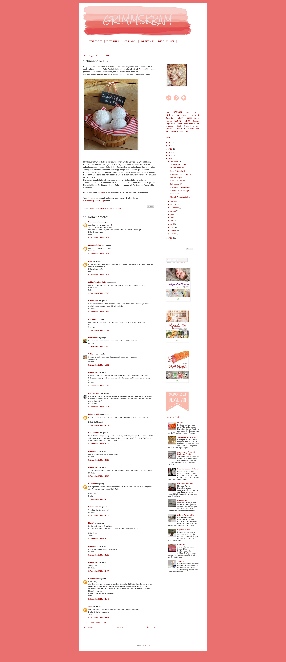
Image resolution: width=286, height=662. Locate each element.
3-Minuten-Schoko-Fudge (179, 191)
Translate (183, 263)
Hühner (196, 118)
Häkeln (180, 118)
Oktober (173, 204)
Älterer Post (151, 627)
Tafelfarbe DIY (182, 561)
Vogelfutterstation (183, 530)
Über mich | (131, 41)
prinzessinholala (94, 245)
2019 (170, 142)
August (173, 211)
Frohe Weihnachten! (177, 171)
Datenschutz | (167, 41)
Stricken (196, 126)
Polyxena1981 (93, 414)
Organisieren (170, 124)
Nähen (187, 120)
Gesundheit (170, 118)
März (172, 227)
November (174, 201)
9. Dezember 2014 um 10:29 (98, 476)
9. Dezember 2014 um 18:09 (98, 617)
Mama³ (91, 523)
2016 (170, 152)
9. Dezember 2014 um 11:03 (98, 539)
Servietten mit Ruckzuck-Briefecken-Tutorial (186, 453)
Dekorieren (100, 208)
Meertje (101, 201)
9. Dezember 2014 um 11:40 (98, 599)
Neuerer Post (89, 627)
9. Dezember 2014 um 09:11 (98, 407)
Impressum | (148, 41)
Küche (177, 120)
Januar (173, 234)
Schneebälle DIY (176, 184)
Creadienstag (89, 201)
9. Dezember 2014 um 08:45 (98, 346)
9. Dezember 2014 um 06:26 (98, 238)
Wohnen (118, 208)
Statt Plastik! (184, 126)
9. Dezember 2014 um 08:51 (98, 365)
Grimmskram (93, 301)
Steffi (90, 606)
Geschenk (193, 115)
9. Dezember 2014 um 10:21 (98, 444)
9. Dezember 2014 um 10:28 (98, 460)
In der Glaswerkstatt (177, 181)
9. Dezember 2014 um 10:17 (98, 425)
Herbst (189, 118)
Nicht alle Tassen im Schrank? (181, 197)
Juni (172, 217)
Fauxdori (183, 115)
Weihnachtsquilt (176, 177)
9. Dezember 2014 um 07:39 (98, 293)
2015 (170, 155)
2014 (170, 159)
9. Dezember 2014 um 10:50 (98, 499)
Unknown (92, 484)
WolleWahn (92, 338)
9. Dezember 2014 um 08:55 (98, 386)
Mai (172, 221)
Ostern (179, 124)
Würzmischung (182, 131)
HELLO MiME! (93, 433)
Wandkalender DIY (177, 168)
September (174, 208)
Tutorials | (113, 41)
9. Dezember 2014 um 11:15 (98, 555)
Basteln (92, 208)
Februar (173, 230)
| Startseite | (96, 41)
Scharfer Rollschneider (185, 515)
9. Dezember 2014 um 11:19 (98, 571)
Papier (185, 124)
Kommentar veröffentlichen (96, 622)
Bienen (187, 112)
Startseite (120, 627)
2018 (170, 146)
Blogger (196, 112)
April (172, 224)
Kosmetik (169, 121)
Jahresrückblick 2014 (178, 164)
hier (102, 193)
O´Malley (91, 354)
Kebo (90, 261)
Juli (171, 214)
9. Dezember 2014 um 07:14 (98, 254)
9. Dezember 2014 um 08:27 (98, 330)
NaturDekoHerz (94, 393)
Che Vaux (92, 319)
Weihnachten (109, 208)
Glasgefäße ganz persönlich (180, 174)
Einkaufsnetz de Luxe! (185, 484)
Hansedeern (93, 222)
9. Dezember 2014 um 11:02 (98, 515)
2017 (170, 149)
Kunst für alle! (175, 194)
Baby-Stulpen (182, 500)
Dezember (174, 162)
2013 (170, 238)
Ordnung (196, 121)
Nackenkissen (182, 544)
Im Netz (180, 423)
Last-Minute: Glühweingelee (180, 187)
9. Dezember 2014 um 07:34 (98, 275)
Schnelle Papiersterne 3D (186, 437)
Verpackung (180, 128)
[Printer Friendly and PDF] (150, 206)
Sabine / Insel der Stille (97, 282)
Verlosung (169, 128)
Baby (167, 112)
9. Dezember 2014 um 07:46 (98, 312)
